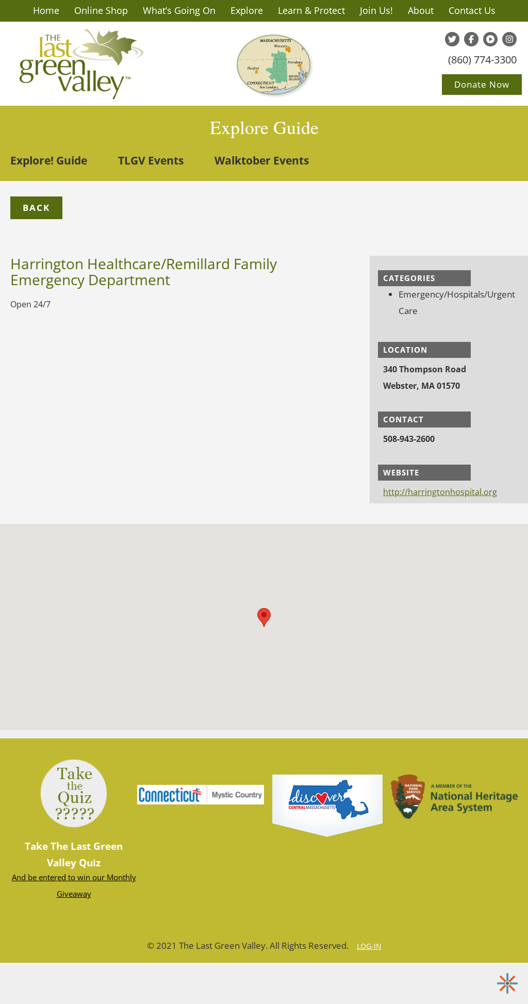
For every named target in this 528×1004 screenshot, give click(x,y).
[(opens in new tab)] (327, 805)
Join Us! (376, 10)
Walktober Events (261, 160)
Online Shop (101, 10)
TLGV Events (151, 160)
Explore (246, 10)
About (421, 10)
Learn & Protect (311, 10)
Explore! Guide (48, 160)
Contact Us (472, 10)
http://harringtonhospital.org (440, 492)
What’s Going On (179, 10)
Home (46, 10)
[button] (36, 207)
